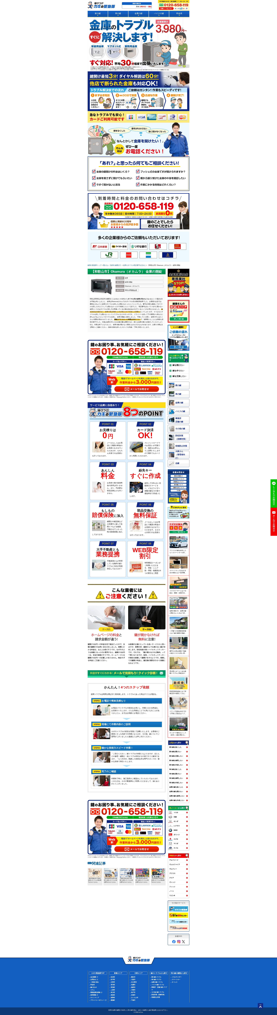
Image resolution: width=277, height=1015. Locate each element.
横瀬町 (113, 1000)
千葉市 (133, 1000)
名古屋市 (134, 982)
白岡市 (113, 982)
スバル (176, 848)
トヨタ (176, 812)
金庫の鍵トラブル (157, 982)
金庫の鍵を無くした (176, 787)
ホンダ (176, 821)
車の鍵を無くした (175, 769)
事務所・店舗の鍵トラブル (159, 988)
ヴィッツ (172, 882)
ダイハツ (177, 834)
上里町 (113, 990)
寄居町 (113, 987)
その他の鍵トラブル (157, 992)
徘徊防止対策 (155, 997)
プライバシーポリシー (97, 1000)
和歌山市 (134, 290)
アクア (171, 878)
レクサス (177, 826)
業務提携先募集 (95, 992)
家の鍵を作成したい (176, 765)
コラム (92, 990)
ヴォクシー (173, 869)
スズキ (176, 839)
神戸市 (133, 992)
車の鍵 (118, 13)
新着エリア (118, 973)
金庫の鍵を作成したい (176, 800)
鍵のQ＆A (93, 987)
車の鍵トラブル (156, 979)
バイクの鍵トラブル (157, 984)
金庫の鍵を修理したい (176, 796)
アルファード (173, 860)
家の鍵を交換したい (176, 756)
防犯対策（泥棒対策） (158, 994)
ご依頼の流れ (94, 982)
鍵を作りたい (178, 371)
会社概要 (93, 977)
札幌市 (133, 984)
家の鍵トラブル (156, 977)
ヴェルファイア (174, 864)
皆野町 (113, 997)
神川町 (113, 992)
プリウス (172, 873)
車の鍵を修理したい (176, 778)
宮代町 (113, 984)
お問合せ (93, 979)
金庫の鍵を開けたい (176, 791)
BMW (175, 830)
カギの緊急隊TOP (97, 973)
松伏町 (113, 977)
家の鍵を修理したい (176, 760)
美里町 (113, 995)
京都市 (133, 995)
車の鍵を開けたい (175, 774)
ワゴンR (172, 895)
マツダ (176, 843)
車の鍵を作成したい (176, 782)
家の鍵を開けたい (175, 751)
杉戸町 (113, 979)
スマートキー (176, 979)
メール (120, 397)
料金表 (179, 13)
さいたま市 (134, 997)
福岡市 (133, 987)
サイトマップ (94, 997)
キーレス (174, 982)
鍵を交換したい (179, 376)
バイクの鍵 (159, 13)
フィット (172, 886)
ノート (171, 891)
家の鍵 (98, 13)
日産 (175, 817)
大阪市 (133, 979)
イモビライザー (177, 977)
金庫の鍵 (138, 13)
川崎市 (133, 990)
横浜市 (133, 977)
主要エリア (138, 973)
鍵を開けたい (178, 365)
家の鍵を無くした (175, 747)
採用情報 (93, 995)
